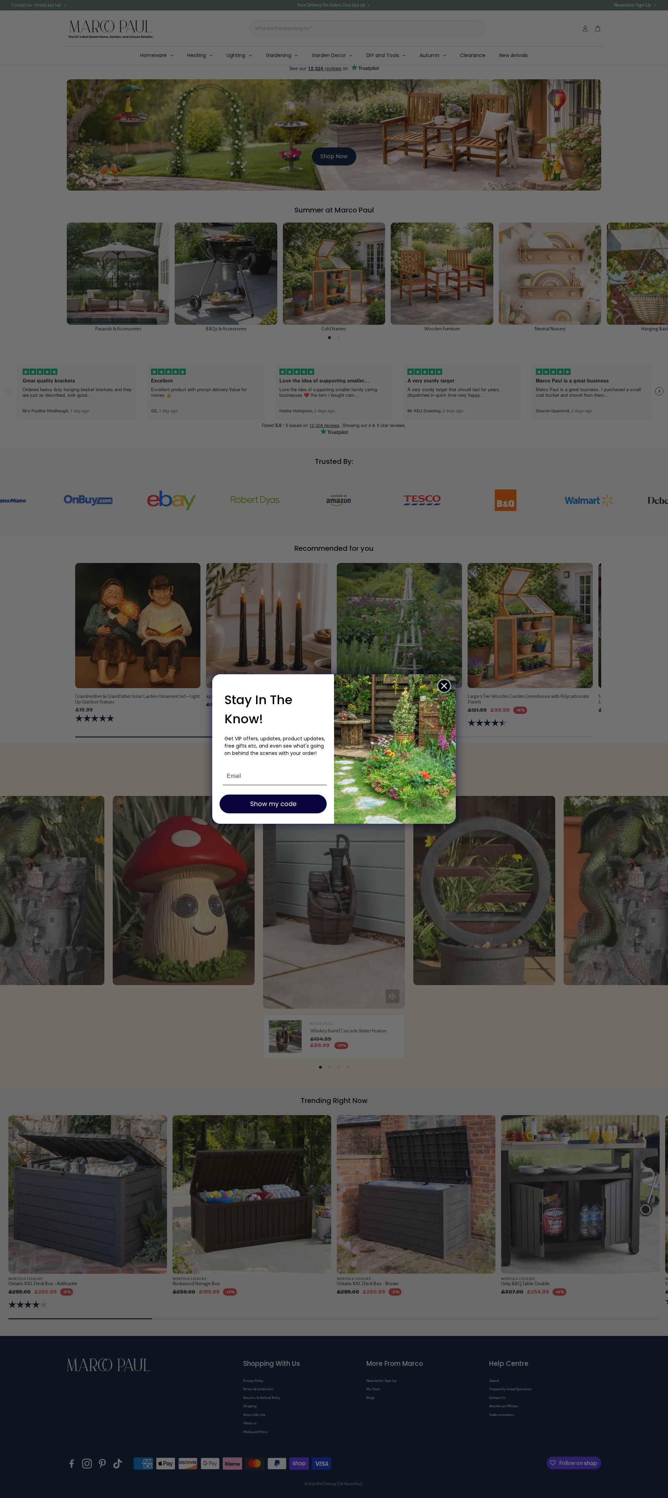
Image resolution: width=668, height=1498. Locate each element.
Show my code (273, 803)
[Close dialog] (444, 686)
